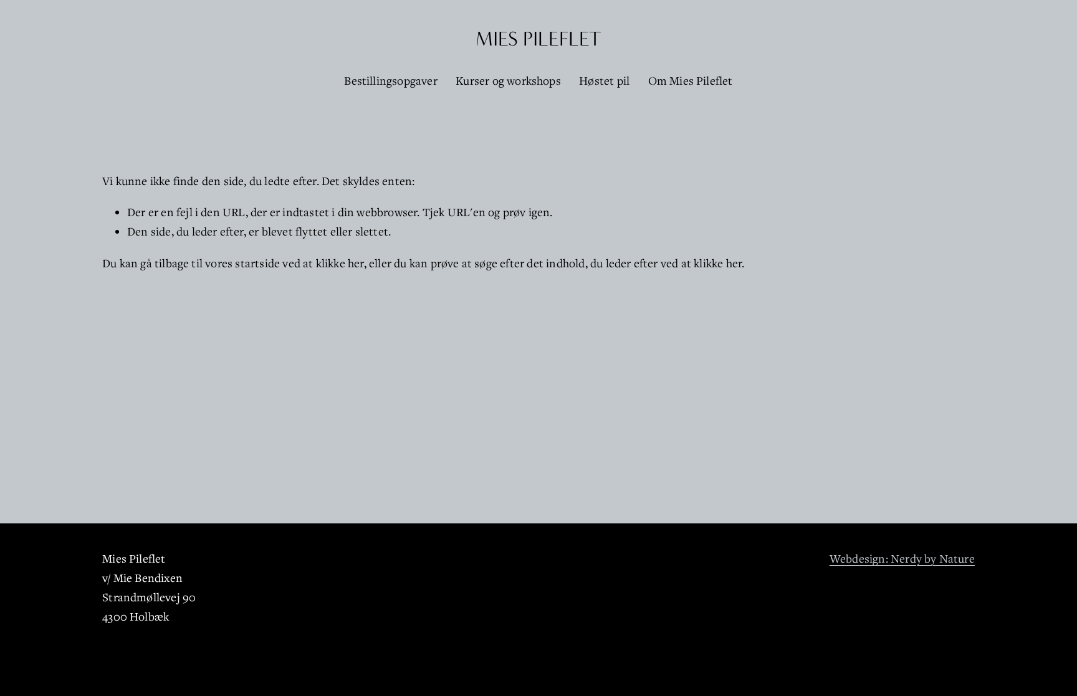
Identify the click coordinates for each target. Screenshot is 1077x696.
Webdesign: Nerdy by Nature (902, 558)
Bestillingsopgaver (391, 80)
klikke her (340, 262)
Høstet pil (604, 80)
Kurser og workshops (508, 80)
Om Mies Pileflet (690, 80)
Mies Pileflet (538, 39)
